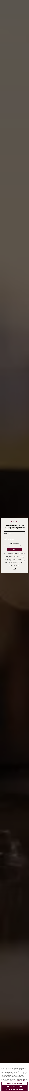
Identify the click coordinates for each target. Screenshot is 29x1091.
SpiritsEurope (10, 556)
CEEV (20, 556)
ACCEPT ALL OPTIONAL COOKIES (14, 1089)
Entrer (14, 549)
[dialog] (14, 545)
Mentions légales (11, 559)
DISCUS (16, 556)
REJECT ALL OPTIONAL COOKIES (15, 1086)
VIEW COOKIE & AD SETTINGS (14, 1083)
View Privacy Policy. (20, 1080)
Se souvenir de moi (15, 543)
